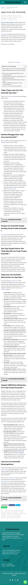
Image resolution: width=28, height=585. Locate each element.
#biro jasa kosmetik (6, 512)
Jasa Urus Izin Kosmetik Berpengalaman (12, 86)
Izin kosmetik (4, 34)
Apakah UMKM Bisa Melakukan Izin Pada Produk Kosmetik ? (12, 83)
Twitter (18, 505)
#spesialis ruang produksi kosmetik (11, 517)
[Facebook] (10, 580)
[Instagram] (15, 580)
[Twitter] (12, 580)
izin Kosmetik (16, 62)
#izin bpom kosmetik (12, 513)
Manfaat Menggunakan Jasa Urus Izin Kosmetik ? (14, 71)
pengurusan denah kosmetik (15, 17)
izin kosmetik (9, 96)
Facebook (12, 505)
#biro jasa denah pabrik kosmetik (14, 510)
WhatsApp (5, 507)
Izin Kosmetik (12, 66)
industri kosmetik (11, 189)
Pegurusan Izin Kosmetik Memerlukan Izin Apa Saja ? (14, 80)
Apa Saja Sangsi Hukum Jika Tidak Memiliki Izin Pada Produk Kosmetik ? (14, 77)
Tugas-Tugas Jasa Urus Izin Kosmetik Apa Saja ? (14, 68)
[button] (25, 2)
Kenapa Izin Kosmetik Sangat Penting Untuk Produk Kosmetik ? (13, 74)
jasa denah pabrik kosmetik (12, 7)
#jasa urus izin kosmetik (14, 516)
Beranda (2, 7)
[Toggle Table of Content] (24, 67)
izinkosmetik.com (10, 477)
